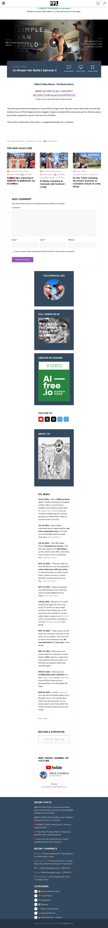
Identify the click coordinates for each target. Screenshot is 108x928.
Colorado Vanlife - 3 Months (52, 178)
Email (42, 240)
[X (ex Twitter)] (47, 419)
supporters (64, 677)
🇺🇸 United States (50, 141)
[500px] (60, 419)
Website (71, 240)
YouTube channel (52, 622)
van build (30, 141)
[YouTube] (41, 419)
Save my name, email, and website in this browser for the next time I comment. (45, 251)
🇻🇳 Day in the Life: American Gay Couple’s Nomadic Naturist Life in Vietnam (51, 840)
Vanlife (39, 141)
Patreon (65, 616)
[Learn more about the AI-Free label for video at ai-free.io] (54, 381)
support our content (49, 511)
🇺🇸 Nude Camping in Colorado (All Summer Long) (52, 184)
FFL (35, 868)
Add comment (69, 71)
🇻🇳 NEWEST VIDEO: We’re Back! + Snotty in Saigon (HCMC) (52, 825)
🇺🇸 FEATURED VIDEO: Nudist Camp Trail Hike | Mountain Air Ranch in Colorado (53, 818)
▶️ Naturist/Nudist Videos (17, 171)
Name (14, 240)
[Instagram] (53, 419)
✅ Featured (26, 175)
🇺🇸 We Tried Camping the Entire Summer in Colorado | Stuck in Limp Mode (87, 182)
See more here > (55, 537)
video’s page (48, 677)
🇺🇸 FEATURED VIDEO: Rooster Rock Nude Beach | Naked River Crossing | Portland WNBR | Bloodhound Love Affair (53, 810)
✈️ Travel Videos (19, 67)
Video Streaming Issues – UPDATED (55, 868)
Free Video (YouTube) (15, 141)
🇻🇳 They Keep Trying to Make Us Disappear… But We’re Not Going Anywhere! (53, 833)
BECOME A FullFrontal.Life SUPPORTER (54, 95)
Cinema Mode (92, 71)
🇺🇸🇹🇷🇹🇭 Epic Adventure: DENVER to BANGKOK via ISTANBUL (21, 181)
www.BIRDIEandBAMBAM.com (54, 787)
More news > (43, 718)
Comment (16, 208)
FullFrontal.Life (66, 923)
